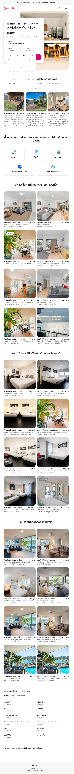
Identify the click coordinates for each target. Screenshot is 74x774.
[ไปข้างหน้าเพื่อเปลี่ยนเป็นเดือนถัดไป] (32, 56)
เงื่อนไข (42, 771)
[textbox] (16, 51)
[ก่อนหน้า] (32, 88)
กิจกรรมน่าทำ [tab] (21, 696)
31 (14, 83)
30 (10, 83)
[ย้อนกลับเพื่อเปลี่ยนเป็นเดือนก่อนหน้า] (10, 56)
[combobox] (24, 44)
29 (33, 79)
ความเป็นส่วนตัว (33, 771)
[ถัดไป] (39, 88)
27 (25, 79)
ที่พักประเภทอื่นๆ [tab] (9, 696)
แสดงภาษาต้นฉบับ (49, 2)
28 (29, 79)
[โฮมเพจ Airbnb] (9, 8)
